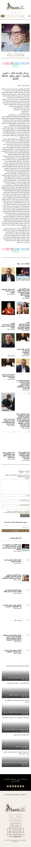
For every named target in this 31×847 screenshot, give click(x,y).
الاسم (27, 495)
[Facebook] (19, 12)
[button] (26, 64)
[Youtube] (15, 786)
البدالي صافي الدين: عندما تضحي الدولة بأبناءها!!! (8, 376)
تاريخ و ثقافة (10, 56)
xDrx (11, 837)
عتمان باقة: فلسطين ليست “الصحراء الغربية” (8, 291)
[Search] (2, 16)
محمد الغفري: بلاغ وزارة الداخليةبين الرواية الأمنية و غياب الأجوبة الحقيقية (24, 455)
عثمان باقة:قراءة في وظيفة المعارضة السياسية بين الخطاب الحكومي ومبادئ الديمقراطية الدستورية (23, 384)
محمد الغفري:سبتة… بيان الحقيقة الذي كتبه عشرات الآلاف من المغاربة (8, 455)
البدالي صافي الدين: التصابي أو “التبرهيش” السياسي (23, 351)
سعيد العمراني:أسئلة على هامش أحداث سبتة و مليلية (8, 325)
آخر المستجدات (19, 56)
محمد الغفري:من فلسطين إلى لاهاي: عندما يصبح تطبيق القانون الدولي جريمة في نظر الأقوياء (23, 293)
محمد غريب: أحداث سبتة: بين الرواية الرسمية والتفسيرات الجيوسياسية (8, 421)
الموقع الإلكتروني (24, 505)
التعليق (27, 478)
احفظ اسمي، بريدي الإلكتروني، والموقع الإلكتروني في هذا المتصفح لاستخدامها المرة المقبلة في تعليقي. (17, 512)
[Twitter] (21, 786)
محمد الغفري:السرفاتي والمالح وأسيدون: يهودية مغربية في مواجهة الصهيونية (24, 325)
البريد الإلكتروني (24, 500)
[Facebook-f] (23, 786)
